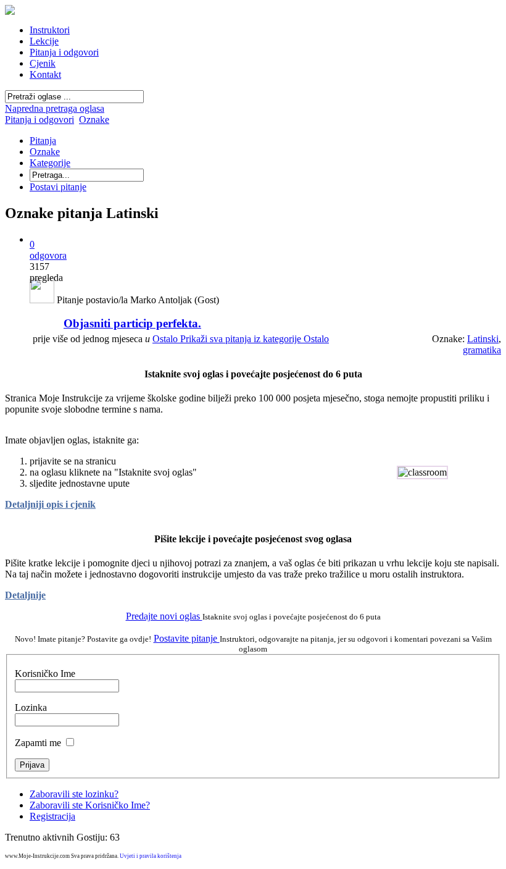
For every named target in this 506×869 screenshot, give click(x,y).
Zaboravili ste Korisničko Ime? (90, 805)
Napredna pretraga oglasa (54, 108)
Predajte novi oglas (164, 616)
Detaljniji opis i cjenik (50, 504)
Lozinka (31, 707)
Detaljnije (25, 595)
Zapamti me (38, 742)
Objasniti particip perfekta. (132, 323)
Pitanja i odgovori (39, 119)
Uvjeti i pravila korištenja (150, 856)
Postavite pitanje (187, 638)
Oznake (94, 119)
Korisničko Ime (45, 673)
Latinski (483, 339)
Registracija (52, 816)
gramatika (482, 350)
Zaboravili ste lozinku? (74, 794)
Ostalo (240, 339)
